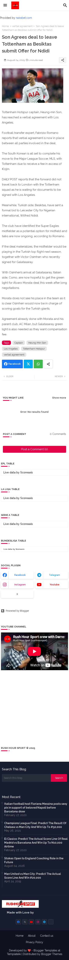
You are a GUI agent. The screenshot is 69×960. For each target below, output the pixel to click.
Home (5, 26)
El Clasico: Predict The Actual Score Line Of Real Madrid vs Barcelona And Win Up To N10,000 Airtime (35, 842)
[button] (65, 5)
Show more (59, 397)
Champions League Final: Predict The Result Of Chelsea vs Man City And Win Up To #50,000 (35, 825)
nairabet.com (24, 17)
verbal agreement (22, 26)
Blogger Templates (45, 950)
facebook (20, 575)
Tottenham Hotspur (34, 348)
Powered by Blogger (17, 610)
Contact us (46, 935)
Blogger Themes (51, 954)
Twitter (28, 364)
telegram (54, 575)
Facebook (14, 363)
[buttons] (18, 921)
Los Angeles (11, 348)
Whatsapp (38, 364)
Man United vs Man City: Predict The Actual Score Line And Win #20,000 (32, 875)
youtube (54, 584)
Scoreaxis (26, 472)
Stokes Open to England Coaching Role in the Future (33, 860)
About (31, 935)
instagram (20, 584)
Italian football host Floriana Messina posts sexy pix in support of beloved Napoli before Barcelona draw (35, 807)
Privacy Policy (34, 942)
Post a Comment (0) (34, 449)
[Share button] (48, 364)
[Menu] (5, 5)
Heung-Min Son (37, 342)
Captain (18, 342)
